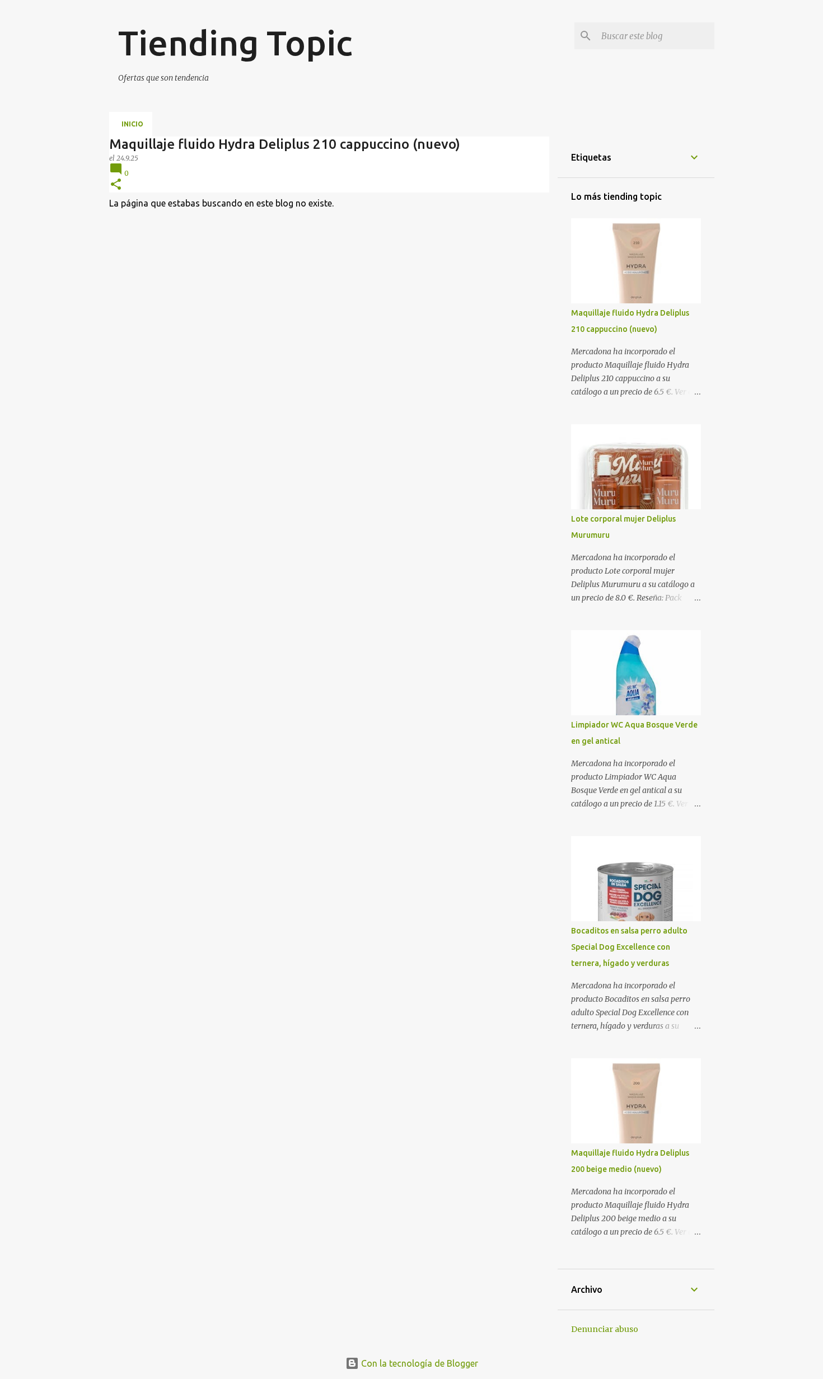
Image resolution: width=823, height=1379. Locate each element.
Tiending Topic (235, 42)
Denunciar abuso (604, 1329)
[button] (116, 185)
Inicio (132, 124)
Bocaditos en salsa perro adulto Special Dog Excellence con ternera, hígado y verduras (629, 947)
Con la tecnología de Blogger (418, 1363)
